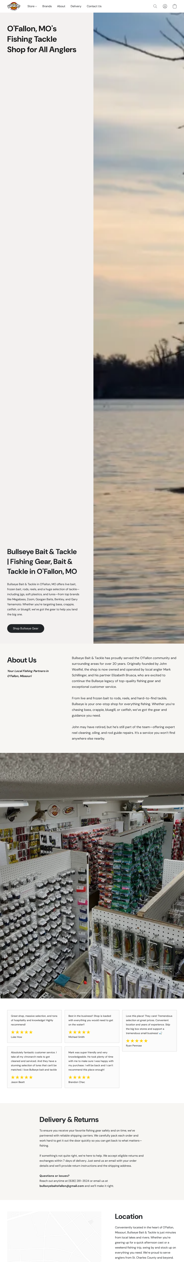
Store (31, 6)
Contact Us (94, 6)
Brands (47, 6)
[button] (13, 6)
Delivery (76, 6)
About (61, 6)
